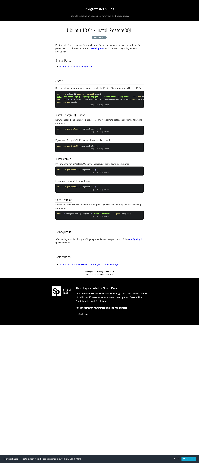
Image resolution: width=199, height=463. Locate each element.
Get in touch (84, 314)
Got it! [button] (176, 459)
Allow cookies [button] (188, 459)
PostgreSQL (99, 37)
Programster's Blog (99, 9)
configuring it (135, 239)
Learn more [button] (75, 459)
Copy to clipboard (99, 105)
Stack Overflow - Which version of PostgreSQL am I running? (88, 264)
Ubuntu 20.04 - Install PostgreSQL (75, 66)
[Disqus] (99, 358)
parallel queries (97, 48)
